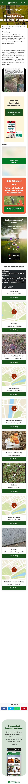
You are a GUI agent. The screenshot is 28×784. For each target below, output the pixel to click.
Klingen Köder (14, 291)
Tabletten (14, 485)
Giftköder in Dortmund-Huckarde (14, 582)
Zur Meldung (14, 297)
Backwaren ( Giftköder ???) (14, 453)
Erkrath (16, 9)
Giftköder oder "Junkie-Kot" (14, 420)
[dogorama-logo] (12, 3)
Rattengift (14, 324)
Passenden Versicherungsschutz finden (14, 112)
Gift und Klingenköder (14, 517)
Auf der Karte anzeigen (14, 161)
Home (6, 9)
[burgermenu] (2, 2)
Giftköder (11, 9)
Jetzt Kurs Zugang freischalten (15, 209)
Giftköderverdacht (14, 388)
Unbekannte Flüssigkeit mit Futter (14, 356)
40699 (21, 9)
